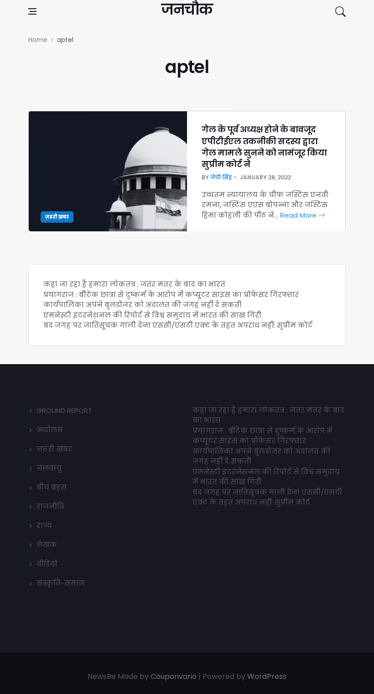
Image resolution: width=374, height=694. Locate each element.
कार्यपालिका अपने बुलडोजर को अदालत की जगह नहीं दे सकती (142, 304)
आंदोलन (49, 429)
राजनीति (50, 506)
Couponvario (174, 676)
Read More (299, 215)
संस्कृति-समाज (60, 583)
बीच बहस (51, 487)
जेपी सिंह (221, 177)
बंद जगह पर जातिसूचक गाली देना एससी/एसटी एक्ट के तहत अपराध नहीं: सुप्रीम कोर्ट (177, 325)
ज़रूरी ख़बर (57, 217)
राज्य (44, 525)
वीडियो (46, 564)
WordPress (266, 676)
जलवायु (49, 468)
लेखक (46, 544)
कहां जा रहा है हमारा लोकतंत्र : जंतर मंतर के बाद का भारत (134, 284)
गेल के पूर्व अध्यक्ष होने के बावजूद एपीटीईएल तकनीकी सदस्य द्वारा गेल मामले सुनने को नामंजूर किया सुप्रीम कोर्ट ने (264, 147)
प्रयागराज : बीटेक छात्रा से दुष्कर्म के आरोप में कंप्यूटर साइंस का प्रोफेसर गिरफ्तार (171, 294)
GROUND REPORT (64, 410)
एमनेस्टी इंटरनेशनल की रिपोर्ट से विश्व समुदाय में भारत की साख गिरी (152, 315)
